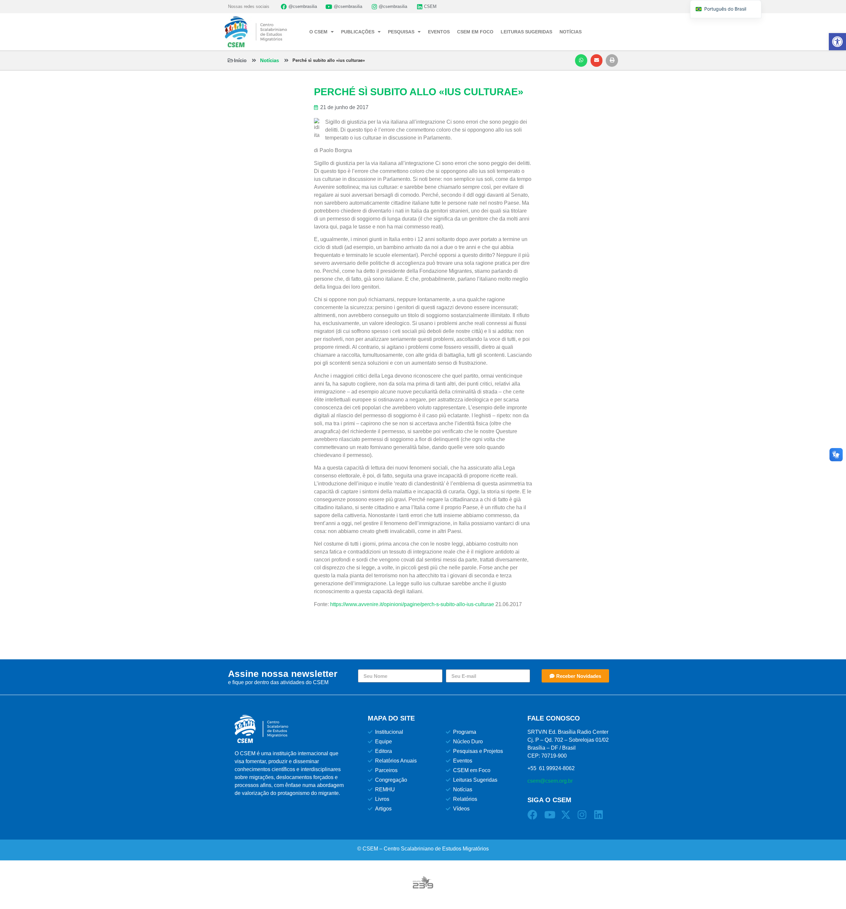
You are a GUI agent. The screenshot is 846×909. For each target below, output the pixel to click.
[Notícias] (253, 60)
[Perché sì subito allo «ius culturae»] (286, 60)
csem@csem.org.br (550, 781)
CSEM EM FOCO (475, 31)
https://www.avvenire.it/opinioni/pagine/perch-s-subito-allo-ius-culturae (412, 604)
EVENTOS (439, 31)
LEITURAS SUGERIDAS (526, 31)
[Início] (230, 60)
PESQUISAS (401, 31)
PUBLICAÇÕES (357, 31)
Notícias (269, 60)
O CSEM (318, 31)
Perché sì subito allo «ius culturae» (328, 60)
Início (240, 60)
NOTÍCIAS (570, 31)
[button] (581, 60)
